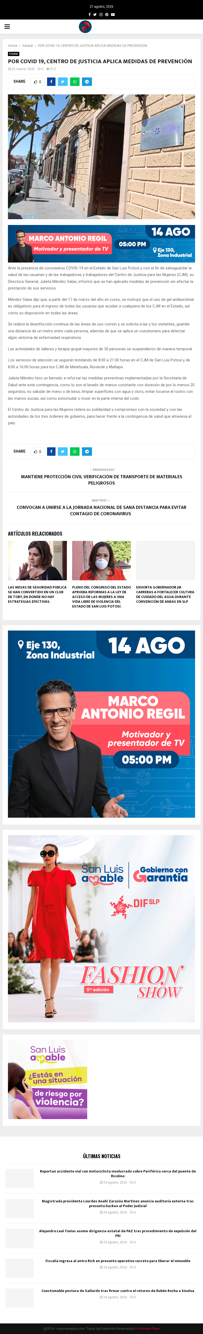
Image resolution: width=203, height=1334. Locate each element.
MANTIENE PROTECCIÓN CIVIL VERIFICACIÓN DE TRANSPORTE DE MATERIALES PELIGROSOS (101, 480)
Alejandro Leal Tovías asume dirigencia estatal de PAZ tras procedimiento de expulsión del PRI (117, 1233)
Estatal (13, 53)
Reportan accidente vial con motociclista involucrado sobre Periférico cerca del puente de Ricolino (118, 1173)
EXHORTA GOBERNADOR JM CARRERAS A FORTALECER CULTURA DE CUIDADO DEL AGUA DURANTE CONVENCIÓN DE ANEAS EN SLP (165, 594)
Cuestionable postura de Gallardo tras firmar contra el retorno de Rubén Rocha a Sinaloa (117, 1291)
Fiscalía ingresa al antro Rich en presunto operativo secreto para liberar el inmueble (117, 1261)
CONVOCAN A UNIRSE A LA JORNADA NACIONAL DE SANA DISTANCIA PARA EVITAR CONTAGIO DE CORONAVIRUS (101, 511)
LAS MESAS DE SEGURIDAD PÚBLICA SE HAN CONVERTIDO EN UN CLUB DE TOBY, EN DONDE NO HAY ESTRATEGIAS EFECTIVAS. (37, 594)
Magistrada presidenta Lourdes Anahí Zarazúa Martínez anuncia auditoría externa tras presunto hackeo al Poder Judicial (118, 1203)
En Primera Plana (147, 1329)
